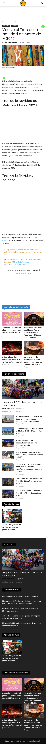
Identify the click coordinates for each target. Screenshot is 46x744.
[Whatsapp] (4, 78)
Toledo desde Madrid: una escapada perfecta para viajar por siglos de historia (29, 443)
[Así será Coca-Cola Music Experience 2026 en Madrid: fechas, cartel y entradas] (12, 348)
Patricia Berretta (11, 42)
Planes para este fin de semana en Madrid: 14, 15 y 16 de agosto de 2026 (29, 493)
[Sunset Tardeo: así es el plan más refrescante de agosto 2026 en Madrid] (12, 319)
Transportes (14, 25)
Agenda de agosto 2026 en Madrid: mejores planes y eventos (11, 527)
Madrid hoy (18, 22)
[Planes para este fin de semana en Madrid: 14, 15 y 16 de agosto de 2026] (8, 494)
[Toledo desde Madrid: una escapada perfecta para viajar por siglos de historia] (8, 443)
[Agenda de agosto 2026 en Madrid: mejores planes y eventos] (12, 516)
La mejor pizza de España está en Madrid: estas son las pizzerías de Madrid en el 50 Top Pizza (33, 362)
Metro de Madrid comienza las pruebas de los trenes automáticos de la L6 (29, 455)
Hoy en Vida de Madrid (14, 374)
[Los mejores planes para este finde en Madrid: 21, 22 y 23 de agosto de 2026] (8, 431)
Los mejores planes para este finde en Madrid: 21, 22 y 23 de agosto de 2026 (29, 431)
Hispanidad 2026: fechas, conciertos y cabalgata (20, 596)
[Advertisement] (23, 126)
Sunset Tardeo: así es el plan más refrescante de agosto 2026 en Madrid (11, 330)
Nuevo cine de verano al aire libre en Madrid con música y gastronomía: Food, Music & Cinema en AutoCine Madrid (33, 332)
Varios (10, 22)
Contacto (30, 741)
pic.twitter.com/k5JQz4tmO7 (16, 264)
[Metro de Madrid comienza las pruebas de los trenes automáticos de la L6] (8, 455)
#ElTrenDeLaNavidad (20, 262)
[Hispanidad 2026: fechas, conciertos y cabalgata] (23, 389)
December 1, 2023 (23, 273)
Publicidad (37, 741)
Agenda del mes (11, 504)
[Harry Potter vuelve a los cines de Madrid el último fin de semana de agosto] (8, 482)
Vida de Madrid (15, 741)
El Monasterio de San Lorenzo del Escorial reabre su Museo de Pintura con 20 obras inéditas (29, 419)
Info (24, 741)
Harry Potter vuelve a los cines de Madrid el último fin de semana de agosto (29, 481)
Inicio (4, 22)
